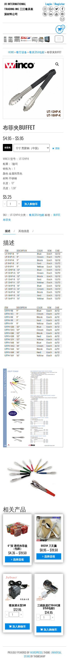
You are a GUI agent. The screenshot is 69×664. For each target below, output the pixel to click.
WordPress (36, 652)
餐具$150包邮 (36, 52)
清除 (57, 148)
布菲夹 (7, 147)
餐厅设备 (21, 52)
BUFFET (56, 215)
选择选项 (18, 559)
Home (11, 52)
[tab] (9, 230)
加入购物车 (31, 204)
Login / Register (55, 4)
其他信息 (23, 231)
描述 (7, 231)
